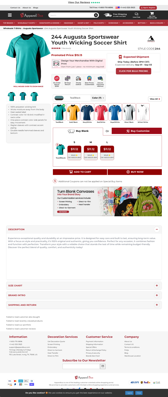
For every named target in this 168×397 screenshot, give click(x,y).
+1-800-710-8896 (15, 341)
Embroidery (52, 347)
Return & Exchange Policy (96, 350)
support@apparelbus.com (19, 347)
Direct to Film (53, 356)
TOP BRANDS (8, 23)
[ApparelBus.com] (33, 15)
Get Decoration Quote (56, 341)
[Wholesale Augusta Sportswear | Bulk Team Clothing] (151, 39)
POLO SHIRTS (99, 23)
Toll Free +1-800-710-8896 (101, 7)
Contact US (128, 344)
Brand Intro (16, 295)
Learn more (118, 393)
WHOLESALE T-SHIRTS (26, 23)
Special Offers (91, 347)
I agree (129, 393)
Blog (126, 353)
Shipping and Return (22, 305)
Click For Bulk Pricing (133, 71)
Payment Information (94, 341)
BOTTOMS (141, 23)
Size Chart (15, 285)
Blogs (35, 8)
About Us (27, 8)
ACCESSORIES (128, 23)
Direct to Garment (55, 350)
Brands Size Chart (93, 356)
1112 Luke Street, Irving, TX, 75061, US (23, 355)
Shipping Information (94, 344)
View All (154, 99)
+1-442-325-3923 (127, 7)
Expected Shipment (136, 56)
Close (139, 393)
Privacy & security (93, 353)
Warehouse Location (132, 356)
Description (16, 229)
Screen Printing (54, 344)
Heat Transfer (53, 353)
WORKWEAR (113, 23)
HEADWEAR (68, 23)
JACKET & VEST (83, 23)
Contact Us (15, 8)
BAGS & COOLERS (156, 23)
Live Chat (136, 17)
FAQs (126, 350)
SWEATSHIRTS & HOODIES (49, 23)
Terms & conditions (132, 347)
